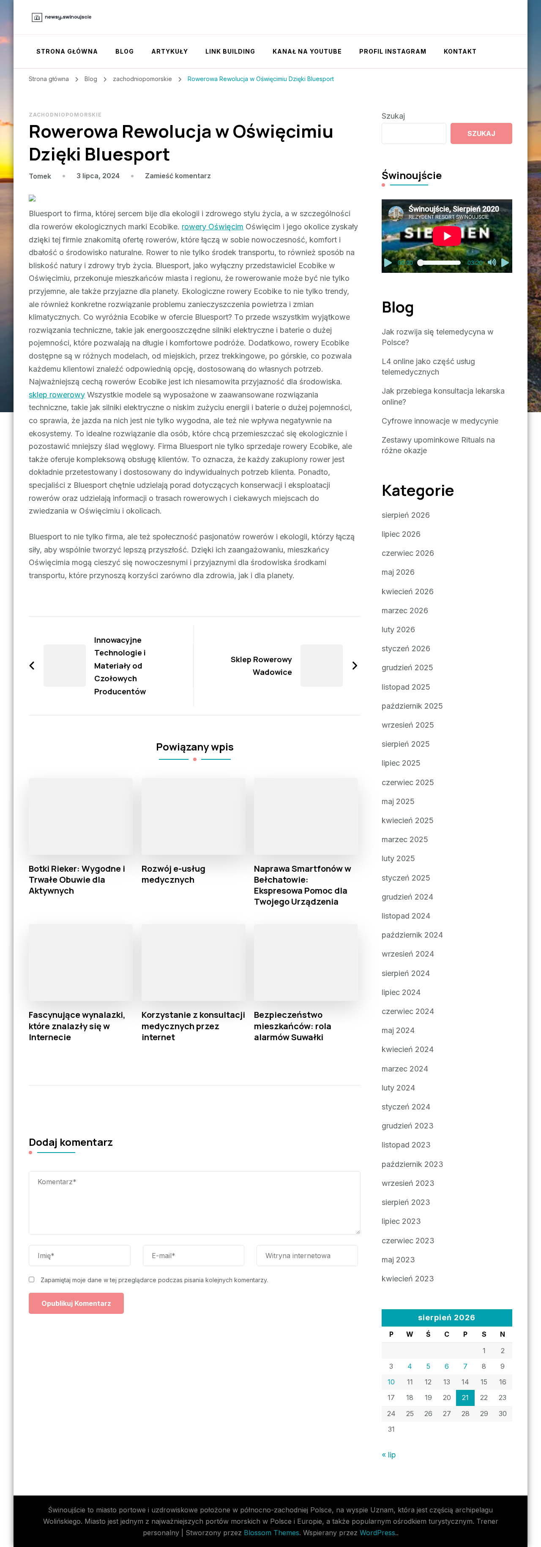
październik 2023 (412, 1164)
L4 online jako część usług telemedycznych (428, 366)
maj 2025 (398, 801)
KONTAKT (460, 51)
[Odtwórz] (388, 262)
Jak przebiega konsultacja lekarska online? (443, 396)
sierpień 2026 (406, 515)
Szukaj (393, 115)
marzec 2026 (405, 610)
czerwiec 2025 (408, 782)
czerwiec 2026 (408, 553)
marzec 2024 (405, 1068)
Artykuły (169, 51)
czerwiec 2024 (408, 1011)
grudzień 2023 (408, 1125)
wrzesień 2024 (408, 953)
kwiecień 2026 (408, 591)
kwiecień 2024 (408, 1049)
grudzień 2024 (407, 896)
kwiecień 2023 (408, 1278)
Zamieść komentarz (178, 175)
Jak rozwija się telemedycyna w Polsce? (438, 337)
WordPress (377, 1532)
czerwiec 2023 (408, 1240)
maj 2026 (398, 572)
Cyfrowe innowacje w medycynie (440, 420)
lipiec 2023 (401, 1221)
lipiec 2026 (401, 534)
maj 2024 (398, 1030)
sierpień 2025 (406, 744)
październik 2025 (412, 705)
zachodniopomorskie (65, 114)
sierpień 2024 (406, 973)
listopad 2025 (406, 686)
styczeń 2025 (406, 877)
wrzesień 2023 (408, 1183)
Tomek (40, 176)
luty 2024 (398, 1087)
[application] (447, 236)
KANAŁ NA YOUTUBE (307, 51)
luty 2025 (398, 858)
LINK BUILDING (230, 51)
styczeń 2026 (406, 648)
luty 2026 (398, 629)
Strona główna (67, 51)
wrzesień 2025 (408, 724)
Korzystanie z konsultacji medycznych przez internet (193, 1025)
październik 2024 (412, 934)
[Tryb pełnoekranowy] (505, 262)
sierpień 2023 (406, 1202)
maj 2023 (398, 1259)
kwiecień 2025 (408, 820)
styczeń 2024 (406, 1106)
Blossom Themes (271, 1532)
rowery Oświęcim (212, 226)
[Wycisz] (492, 262)
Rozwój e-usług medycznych (173, 874)
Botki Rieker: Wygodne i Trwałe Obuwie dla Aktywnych (77, 879)
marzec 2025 (405, 839)
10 (391, 1382)
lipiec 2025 (401, 763)
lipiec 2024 (401, 992)
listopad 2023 (406, 1144)
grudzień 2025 (407, 667)
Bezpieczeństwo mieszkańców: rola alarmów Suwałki (292, 1025)
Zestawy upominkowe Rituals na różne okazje (438, 445)
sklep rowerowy (57, 394)
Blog (124, 51)
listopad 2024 (406, 915)
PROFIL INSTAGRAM (392, 51)
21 (465, 1397)
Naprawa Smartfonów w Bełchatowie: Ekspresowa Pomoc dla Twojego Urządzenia (302, 885)
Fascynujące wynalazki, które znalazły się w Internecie (77, 1025)
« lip (389, 1454)
